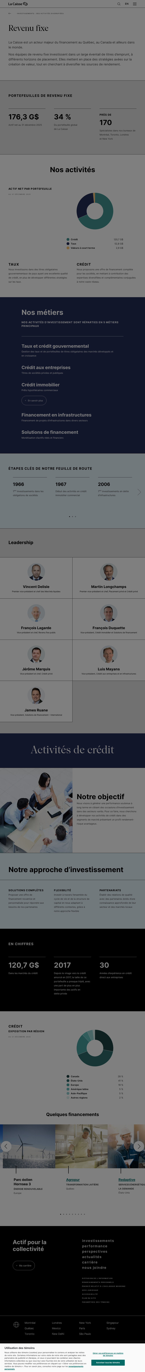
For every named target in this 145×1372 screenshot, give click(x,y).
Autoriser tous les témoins (108, 1363)
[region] (72, 1357)
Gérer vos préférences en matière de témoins (108, 1354)
